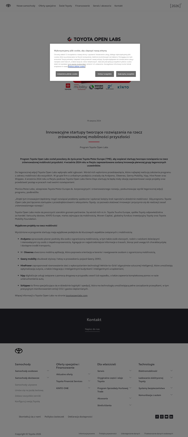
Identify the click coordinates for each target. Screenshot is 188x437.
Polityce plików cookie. (76, 66)
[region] (95, 62)
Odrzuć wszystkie (104, 74)
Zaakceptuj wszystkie (126, 74)
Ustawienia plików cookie (67, 74)
